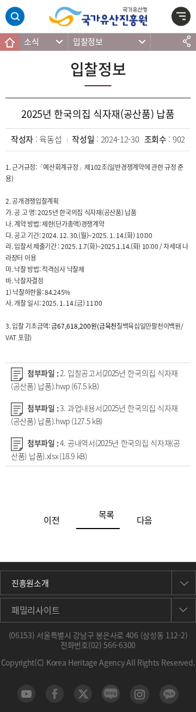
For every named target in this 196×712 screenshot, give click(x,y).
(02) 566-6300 (112, 644)
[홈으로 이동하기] (9, 42)
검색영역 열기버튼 (14, 16)
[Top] (182, 698)
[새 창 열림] (26, 694)
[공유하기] (186, 42)
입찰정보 (88, 41)
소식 (31, 41)
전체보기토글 (181, 18)
